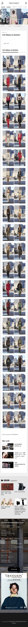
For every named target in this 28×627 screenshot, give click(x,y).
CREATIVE (14, 6)
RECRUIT (4, 618)
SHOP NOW (14, 569)
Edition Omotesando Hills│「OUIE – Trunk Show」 (6, 493)
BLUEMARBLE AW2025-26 (18, 445)
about (3, 616)
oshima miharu (5, 618)
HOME (3, 26)
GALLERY (20, 6)
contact (3, 617)
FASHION (3, 6)
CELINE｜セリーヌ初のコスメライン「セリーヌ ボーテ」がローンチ (20, 455)
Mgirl (26, 6)
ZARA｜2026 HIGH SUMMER (5, 507)
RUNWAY (9, 6)
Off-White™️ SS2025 (17, 26)
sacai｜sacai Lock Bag (20, 491)
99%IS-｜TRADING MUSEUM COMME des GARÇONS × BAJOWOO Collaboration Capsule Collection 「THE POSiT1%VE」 (20, 510)
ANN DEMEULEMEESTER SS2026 (20, 464)
